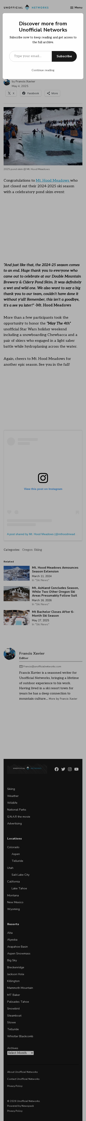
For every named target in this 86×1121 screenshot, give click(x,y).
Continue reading (43, 70)
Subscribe (64, 56)
